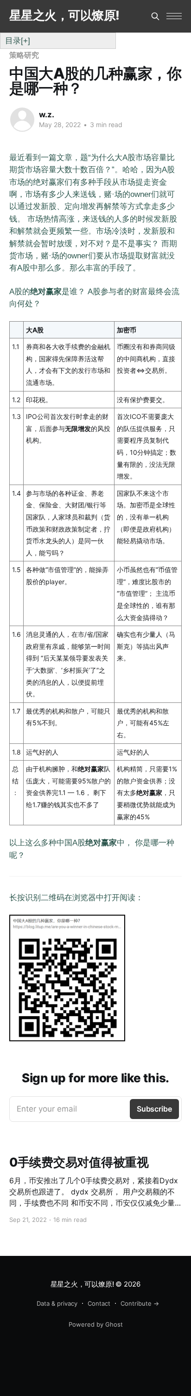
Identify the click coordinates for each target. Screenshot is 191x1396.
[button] (174, 16)
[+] (25, 40)
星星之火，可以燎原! (64, 15)
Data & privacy (57, 1303)
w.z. (46, 114)
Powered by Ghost (96, 1324)
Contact (99, 1303)
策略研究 (24, 55)
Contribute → (140, 1303)
